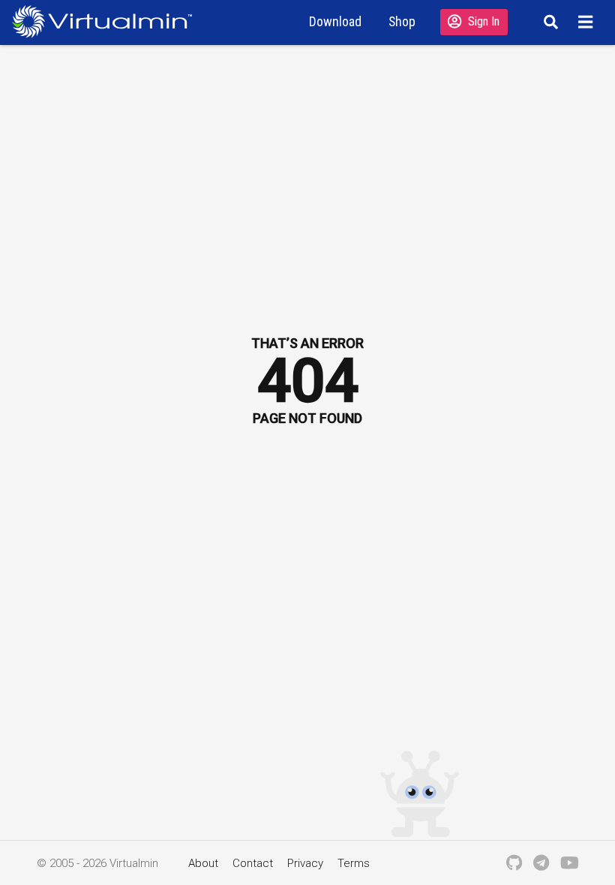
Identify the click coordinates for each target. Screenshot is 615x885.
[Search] (549, 22)
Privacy (305, 863)
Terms (354, 863)
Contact (252, 863)
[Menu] (588, 22)
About (203, 863)
